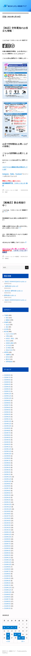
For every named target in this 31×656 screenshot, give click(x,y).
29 (19, 638)
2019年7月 (7, 571)
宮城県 (6, 322)
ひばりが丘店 (10, 334)
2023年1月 (7, 474)
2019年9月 (7, 567)
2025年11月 (7, 396)
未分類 (6, 329)
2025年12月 (7, 393)
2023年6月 (7, 463)
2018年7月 (7, 599)
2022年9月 (7, 483)
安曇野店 (8, 354)
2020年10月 (7, 536)
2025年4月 (7, 412)
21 (15, 634)
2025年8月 (7, 403)
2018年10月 (7, 592)
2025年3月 (7, 414)
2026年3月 (7, 386)
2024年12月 (7, 421)
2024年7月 (7, 433)
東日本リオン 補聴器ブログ (9, 651)
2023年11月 (7, 451)
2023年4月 (7, 467)
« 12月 (8, 641)
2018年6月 (7, 601)
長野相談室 (9, 361)
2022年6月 (7, 490)
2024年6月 (7, 435)
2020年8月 (7, 541)
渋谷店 (8, 340)
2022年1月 (7, 502)
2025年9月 (7, 400)
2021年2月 (7, 527)
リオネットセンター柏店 (12, 190)
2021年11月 (7, 506)
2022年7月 (7, 488)
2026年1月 (7, 391)
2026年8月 (7, 375)
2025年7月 (7, 405)
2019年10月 (7, 564)
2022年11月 (7, 479)
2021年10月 (7, 509)
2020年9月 (7, 539)
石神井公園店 (10, 343)
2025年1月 (7, 419)
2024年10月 (7, 426)
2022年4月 (7, 495)
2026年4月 (7, 384)
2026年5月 (7, 382)
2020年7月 (7, 543)
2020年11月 (7, 534)
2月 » (22, 641)
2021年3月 (7, 525)
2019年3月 (7, 580)
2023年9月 (7, 456)
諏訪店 (8, 359)
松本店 (8, 357)
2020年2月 (7, 555)
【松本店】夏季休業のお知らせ (13, 291)
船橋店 (7, 258)
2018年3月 (7, 608)
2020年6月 (7, 546)
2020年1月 (7, 557)
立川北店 (8, 345)
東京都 (6, 331)
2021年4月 (7, 523)
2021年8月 (7, 513)
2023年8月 (7, 458)
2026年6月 (7, 379)
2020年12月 (7, 532)
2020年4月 (7, 550)
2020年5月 (7, 548)
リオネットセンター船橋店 (12, 256)
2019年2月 (7, 583)
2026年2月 (7, 389)
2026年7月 (7, 377)
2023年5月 (7, 465)
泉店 (7, 327)
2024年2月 (7, 444)
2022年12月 (7, 476)
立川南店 (8, 347)
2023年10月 (7, 453)
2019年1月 (7, 585)
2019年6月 (7, 573)
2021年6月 (7, 518)
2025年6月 (7, 407)
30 (23, 638)
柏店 (6, 192)
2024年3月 (7, 442)
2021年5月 (7, 520)
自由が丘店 (9, 350)
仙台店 (8, 324)
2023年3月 (7, 470)
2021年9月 (7, 511)
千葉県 (6, 315)
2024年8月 (7, 430)
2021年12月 (7, 504)
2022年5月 (7, 493)
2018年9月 (7, 594)
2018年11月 (7, 590)
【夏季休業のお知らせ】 (11, 286)
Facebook (18, 174)
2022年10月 (7, 481)
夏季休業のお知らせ (10, 295)
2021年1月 (7, 530)
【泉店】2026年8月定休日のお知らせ (15, 300)
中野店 (8, 336)
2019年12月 (7, 560)
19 (8, 634)
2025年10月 (7, 398)
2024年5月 (7, 437)
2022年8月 (7, 486)
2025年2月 (7, 416)
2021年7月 (7, 516)
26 (8, 638)
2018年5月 (7, 603)
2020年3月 (7, 553)
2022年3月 (7, 497)
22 (19, 634)
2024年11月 (7, 423)
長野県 (6, 352)
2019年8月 (7, 569)
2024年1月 (7, 446)
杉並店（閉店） (10, 338)
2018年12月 (7, 587)
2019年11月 (7, 562)
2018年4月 (7, 606)
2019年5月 (7, 576)
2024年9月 (7, 428)
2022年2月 (7, 500)
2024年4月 (7, 440)
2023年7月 (7, 460)
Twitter (12, 174)
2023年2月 (7, 472)
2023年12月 (7, 449)
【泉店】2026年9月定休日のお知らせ (15, 281)
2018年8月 (7, 597)
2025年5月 (7, 410)
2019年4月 (7, 578)
